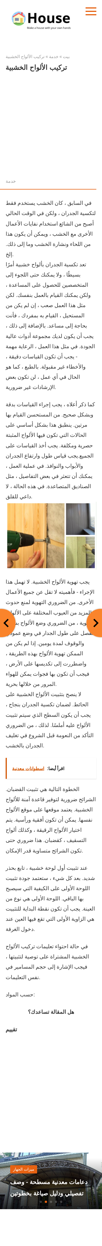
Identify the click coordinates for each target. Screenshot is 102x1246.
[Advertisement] (51, 126)
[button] (41, 1202)
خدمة (11, 181)
